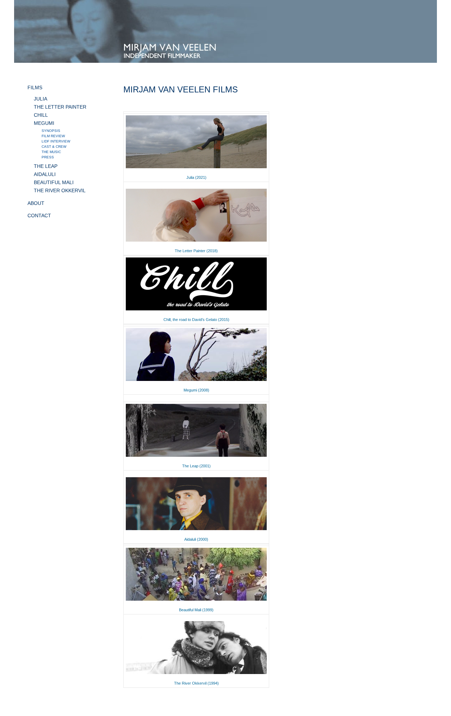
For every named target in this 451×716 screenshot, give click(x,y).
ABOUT (35, 203)
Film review (53, 136)
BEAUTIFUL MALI (54, 182)
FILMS (34, 87)
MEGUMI (44, 123)
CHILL (41, 115)
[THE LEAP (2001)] (196, 456)
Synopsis (51, 131)
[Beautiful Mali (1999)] (196, 600)
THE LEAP (45, 166)
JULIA (40, 99)
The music (51, 152)
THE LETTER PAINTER (60, 107)
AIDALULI (45, 174)
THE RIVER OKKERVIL (60, 190)
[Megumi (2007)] (196, 380)
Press (48, 157)
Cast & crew (54, 146)
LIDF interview (56, 141)
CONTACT (39, 215)
